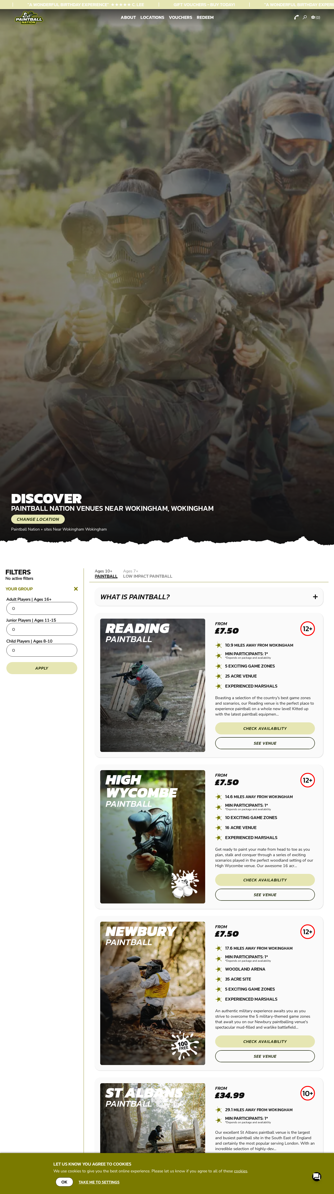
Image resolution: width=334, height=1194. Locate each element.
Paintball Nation (25, 529)
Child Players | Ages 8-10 (29, 641)
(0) (317, 17)
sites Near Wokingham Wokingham (75, 529)
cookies (240, 1171)
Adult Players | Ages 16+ (29, 599)
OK (64, 1182)
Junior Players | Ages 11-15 (31, 620)
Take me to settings (99, 1182)
